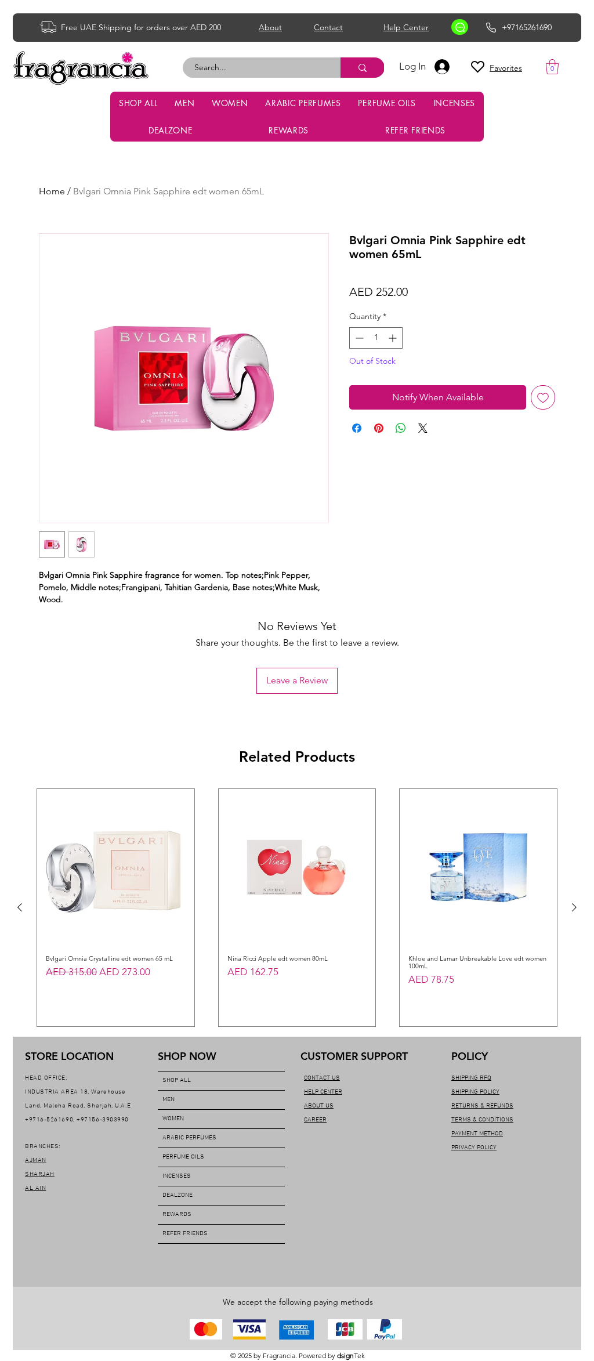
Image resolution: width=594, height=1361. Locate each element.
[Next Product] (574, 907)
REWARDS (176, 1214)
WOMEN (173, 1119)
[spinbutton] (375, 338)
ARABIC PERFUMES (189, 1138)
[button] (552, 66)
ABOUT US (319, 1106)
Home (52, 191)
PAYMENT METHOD (477, 1134)
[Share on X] (423, 428)
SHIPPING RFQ (471, 1078)
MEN (168, 1099)
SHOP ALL (176, 1080)
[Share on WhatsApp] (401, 428)
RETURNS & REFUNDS (482, 1106)
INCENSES (176, 1176)
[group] (297, 907)
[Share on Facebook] (357, 428)
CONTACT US (322, 1078)
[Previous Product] (20, 907)
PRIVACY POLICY (474, 1148)
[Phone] (491, 27)
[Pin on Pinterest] (379, 428)
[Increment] (393, 338)
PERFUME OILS (183, 1157)
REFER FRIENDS (185, 1233)
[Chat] (459, 27)
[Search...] (363, 67)
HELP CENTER (323, 1092)
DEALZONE (177, 1195)
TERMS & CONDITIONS (482, 1120)
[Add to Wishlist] (543, 397)
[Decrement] (358, 338)
